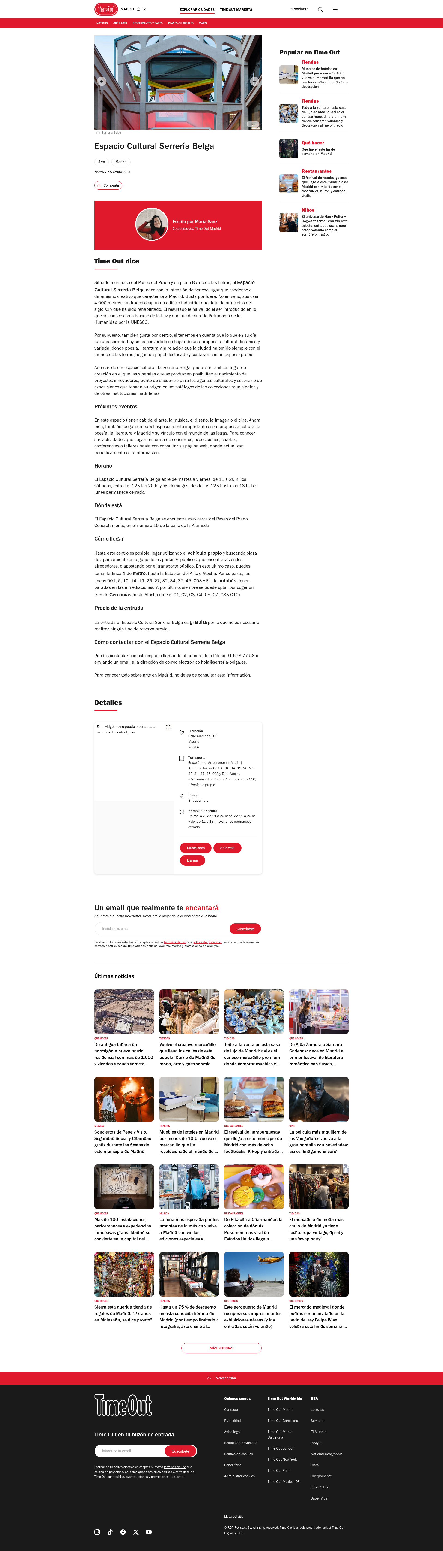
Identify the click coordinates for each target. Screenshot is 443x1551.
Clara (315, 1465)
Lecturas (317, 1410)
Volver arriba (226, 1378)
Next (254, 81)
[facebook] (123, 1532)
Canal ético (232, 1465)
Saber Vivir (319, 1499)
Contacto (231, 1410)
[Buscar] (320, 9)
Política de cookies (238, 1454)
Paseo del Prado (154, 283)
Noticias (102, 23)
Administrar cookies (239, 1476)
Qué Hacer (120, 23)
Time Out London (281, 1449)
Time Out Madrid (281, 1410)
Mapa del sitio (233, 1517)
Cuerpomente (321, 1476)
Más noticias (221, 1349)
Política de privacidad (240, 1443)
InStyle (316, 1443)
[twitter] (136, 1532)
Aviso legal (232, 1432)
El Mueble (318, 1432)
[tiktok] (110, 1532)
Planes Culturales (181, 23)
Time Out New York (282, 1460)
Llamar (192, 861)
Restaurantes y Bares (148, 23)
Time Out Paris (279, 1471)
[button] (168, 727)
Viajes (203, 23)
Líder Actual (320, 1488)
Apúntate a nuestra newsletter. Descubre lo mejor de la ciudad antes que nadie (155, 916)
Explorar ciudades (197, 10)
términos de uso (175, 942)
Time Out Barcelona (283, 1421)
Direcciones (196, 848)
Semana (317, 1421)
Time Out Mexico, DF (283, 1482)
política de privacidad (207, 942)
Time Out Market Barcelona (280, 1435)
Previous (101, 81)
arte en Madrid (157, 676)
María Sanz (206, 222)
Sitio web (227, 848)
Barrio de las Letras (211, 283)
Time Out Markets (236, 10)
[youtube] (149, 1532)
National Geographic (326, 1454)
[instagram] (97, 1532)
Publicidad (232, 1421)
